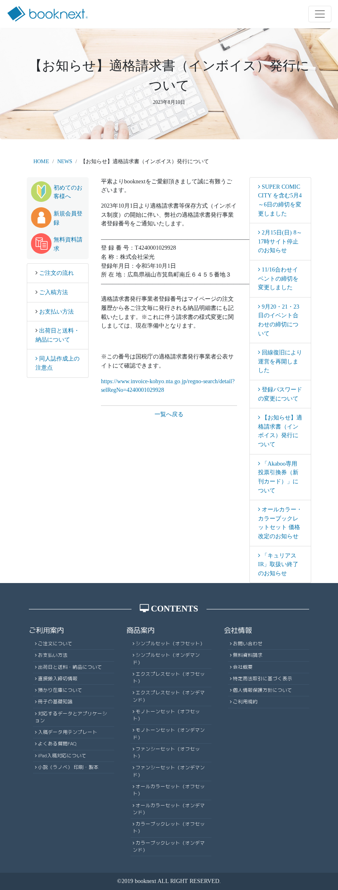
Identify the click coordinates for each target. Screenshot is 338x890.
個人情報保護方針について (262, 690)
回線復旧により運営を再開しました (280, 361)
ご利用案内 (46, 630)
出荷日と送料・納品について (70, 667)
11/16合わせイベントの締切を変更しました (278, 278)
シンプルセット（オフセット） (170, 643)
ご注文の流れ (56, 272)
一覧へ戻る (169, 414)
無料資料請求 (68, 244)
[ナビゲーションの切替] (319, 14)
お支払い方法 (56, 311)
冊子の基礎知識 (55, 701)
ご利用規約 (245, 701)
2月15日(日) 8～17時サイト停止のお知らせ (280, 241)
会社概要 (243, 667)
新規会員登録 (68, 218)
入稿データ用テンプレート (67, 732)
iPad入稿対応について (62, 755)
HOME (41, 161)
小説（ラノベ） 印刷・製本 (68, 767)
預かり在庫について (60, 690)
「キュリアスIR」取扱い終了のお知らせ (278, 564)
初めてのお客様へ (68, 192)
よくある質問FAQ (57, 743)
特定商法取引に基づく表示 (262, 678)
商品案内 (141, 630)
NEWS (64, 161)
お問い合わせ (248, 643)
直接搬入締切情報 (57, 678)
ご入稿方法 (53, 292)
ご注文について (55, 643)
